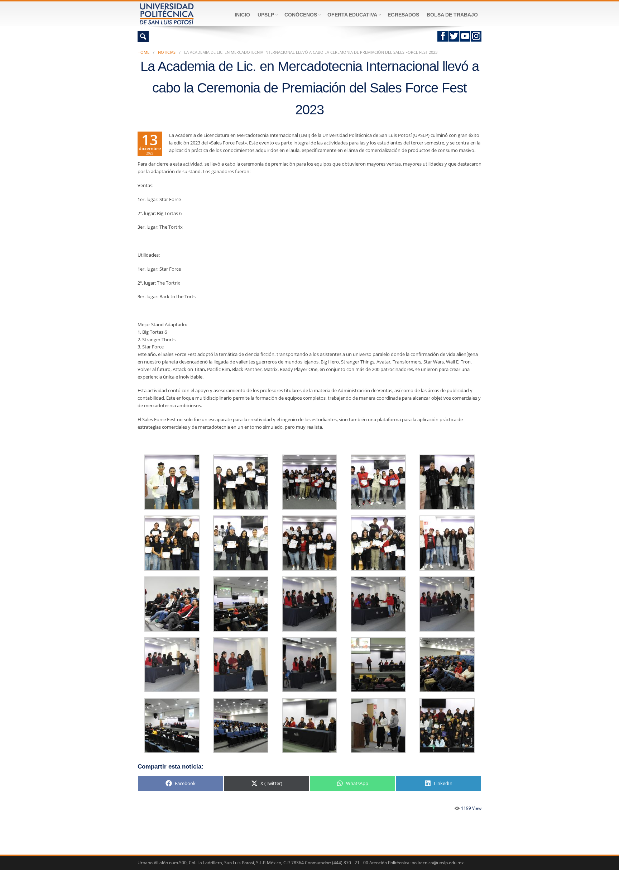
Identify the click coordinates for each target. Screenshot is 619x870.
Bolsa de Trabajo (452, 15)
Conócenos (300, 15)
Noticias (167, 52)
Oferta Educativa (352, 15)
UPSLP (266, 15)
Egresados (403, 15)
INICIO (242, 15)
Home (143, 52)
